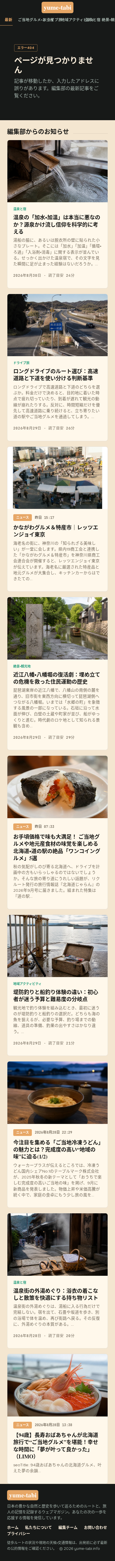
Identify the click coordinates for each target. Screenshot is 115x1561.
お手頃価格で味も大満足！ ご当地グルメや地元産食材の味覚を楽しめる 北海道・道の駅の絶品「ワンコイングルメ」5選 (56, 847)
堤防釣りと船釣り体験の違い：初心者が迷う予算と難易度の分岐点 (55, 995)
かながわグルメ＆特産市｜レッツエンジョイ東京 (55, 531)
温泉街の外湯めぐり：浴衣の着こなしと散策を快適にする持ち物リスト (55, 1294)
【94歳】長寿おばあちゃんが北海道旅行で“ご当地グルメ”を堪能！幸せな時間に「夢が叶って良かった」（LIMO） (55, 1445)
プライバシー (18, 1533)
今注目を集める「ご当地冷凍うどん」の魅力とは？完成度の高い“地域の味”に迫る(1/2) (57, 1150)
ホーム (13, 1527)
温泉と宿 (90, 20)
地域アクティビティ (70, 20)
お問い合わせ (95, 1527)
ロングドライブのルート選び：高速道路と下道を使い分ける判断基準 (55, 374)
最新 (8, 20)
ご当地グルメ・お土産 (28, 20)
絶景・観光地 (108, 20)
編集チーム (68, 1527)
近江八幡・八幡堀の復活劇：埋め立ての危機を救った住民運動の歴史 (56, 678)
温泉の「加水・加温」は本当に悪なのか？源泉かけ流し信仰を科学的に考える (56, 224)
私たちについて (38, 1527)
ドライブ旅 (49, 20)
